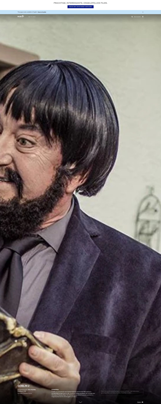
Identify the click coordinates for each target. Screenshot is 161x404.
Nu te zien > (128, 393)
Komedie (20, 393)
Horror (30, 393)
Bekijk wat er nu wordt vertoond (80, 6)
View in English (42, 12)
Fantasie (25, 393)
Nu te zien (32, 16)
